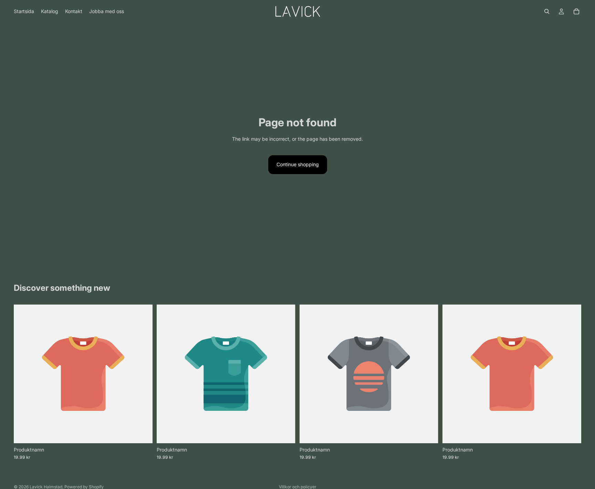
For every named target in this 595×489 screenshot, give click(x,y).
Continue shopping (297, 164)
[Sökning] (546, 11)
